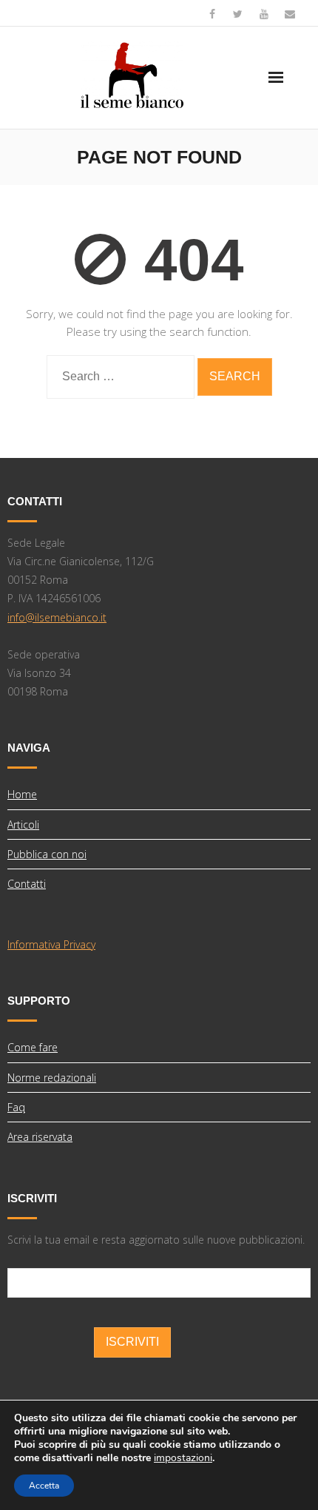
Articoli (23, 825)
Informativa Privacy (51, 944)
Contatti (26, 884)
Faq (16, 1107)
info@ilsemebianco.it (56, 617)
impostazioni (183, 1458)
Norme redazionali (51, 1078)
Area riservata (39, 1137)
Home (22, 794)
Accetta (44, 1486)
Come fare (32, 1047)
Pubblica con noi (47, 854)
